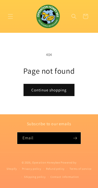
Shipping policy (35, 177)
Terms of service (80, 169)
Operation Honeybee (46, 162)
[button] (10, 16)
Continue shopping (49, 89)
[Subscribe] (75, 138)
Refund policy (55, 169)
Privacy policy (31, 169)
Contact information (64, 177)
